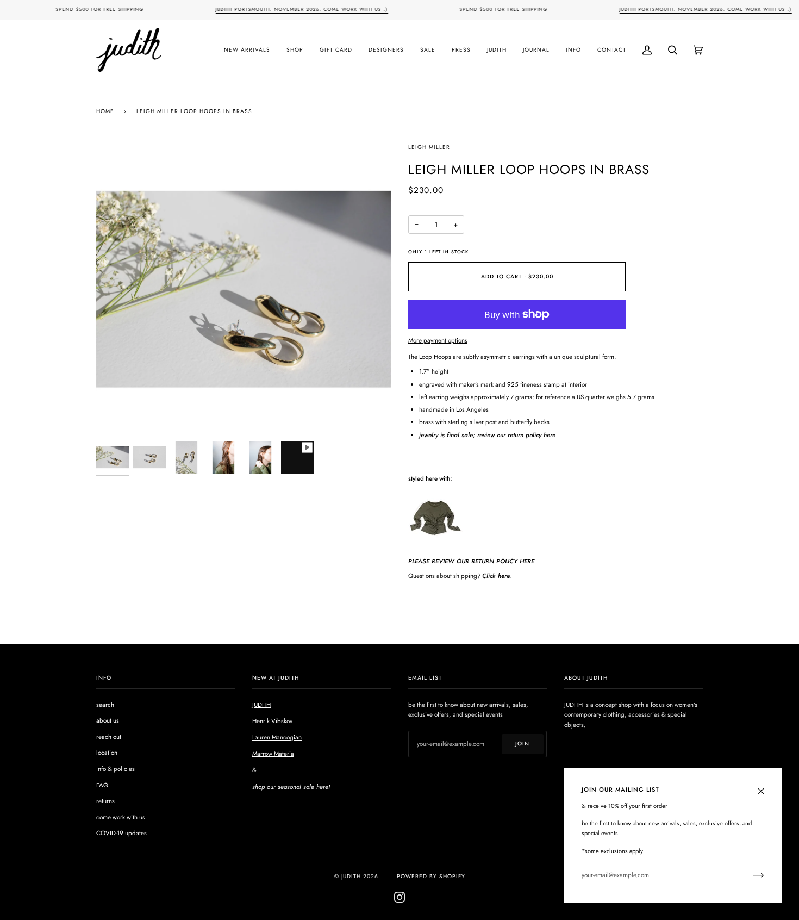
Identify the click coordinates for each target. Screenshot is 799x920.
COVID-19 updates (121, 833)
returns (105, 801)
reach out (108, 736)
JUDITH (261, 704)
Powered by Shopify (431, 876)
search (105, 704)
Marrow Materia (273, 753)
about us (107, 720)
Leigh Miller (429, 147)
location (106, 752)
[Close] (766, 786)
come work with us (120, 817)
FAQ (102, 785)
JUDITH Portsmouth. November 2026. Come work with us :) (301, 9)
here (549, 435)
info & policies (115, 768)
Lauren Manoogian (277, 737)
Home (105, 111)
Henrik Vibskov (272, 721)
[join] (749, 875)
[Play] (243, 225)
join (522, 743)
